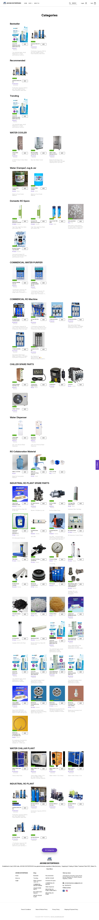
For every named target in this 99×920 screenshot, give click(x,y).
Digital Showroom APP (57, 916)
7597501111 (67, 885)
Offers (97, 464)
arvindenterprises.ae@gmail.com (73, 883)
